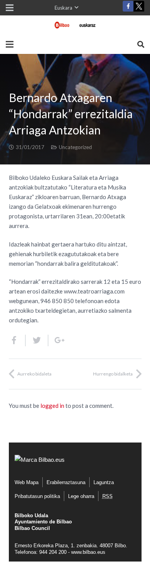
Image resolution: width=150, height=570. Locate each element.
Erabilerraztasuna (66, 482)
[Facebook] (128, 6)
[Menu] (9, 44)
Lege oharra (81, 496)
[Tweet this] (37, 340)
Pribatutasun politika (37, 496)
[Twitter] (138, 8)
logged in (52, 405)
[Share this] (17, 340)
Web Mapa (26, 482)
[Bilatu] (141, 44)
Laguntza (103, 482)
